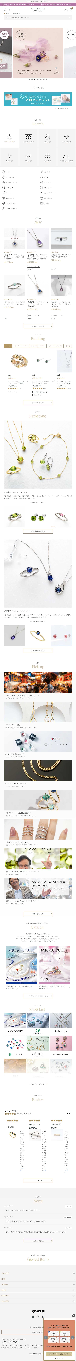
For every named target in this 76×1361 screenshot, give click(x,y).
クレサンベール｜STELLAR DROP (18, 813)
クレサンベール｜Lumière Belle (16, 842)
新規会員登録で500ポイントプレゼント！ (38, 1)
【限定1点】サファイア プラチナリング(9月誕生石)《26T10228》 (61, 256)
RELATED (5, 1301)
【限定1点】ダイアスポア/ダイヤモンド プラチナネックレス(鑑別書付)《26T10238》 (61, 304)
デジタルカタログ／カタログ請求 (38, 996)
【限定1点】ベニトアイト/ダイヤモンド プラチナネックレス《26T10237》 (37, 304)
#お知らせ (68, 1206)
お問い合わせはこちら (38, 1332)
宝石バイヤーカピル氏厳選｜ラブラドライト (21, 901)
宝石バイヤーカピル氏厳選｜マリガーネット (21, 871)
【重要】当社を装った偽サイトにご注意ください (22, 1210)
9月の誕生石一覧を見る (38, 650)
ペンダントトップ (11, 177)
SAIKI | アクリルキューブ (14, 754)
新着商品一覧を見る (38, 326)
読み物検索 (17, 13)
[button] (29, 79)
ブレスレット (48, 188)
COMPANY (5, 1296)
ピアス (46, 177)
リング (8, 172)
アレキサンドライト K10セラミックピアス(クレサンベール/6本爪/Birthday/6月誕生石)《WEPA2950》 (43, 382)
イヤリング (47, 182)
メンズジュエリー (11, 203)
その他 (68, 346)
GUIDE (3, 1290)
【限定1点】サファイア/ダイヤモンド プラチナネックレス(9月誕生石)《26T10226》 (14, 257)
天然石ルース (10, 198)
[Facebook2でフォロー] (33, 1317)
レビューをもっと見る (38, 1180)
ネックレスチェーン (50, 193)
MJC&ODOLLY (8, 252)
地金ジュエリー (48, 198)
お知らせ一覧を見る (38, 1241)
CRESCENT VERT (37, 378)
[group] (38, 4)
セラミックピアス (11, 182)
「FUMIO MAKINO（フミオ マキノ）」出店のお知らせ (24, 1221)
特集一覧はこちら (38, 914)
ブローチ (8, 193)
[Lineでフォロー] (43, 1317)
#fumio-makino (67, 1217)
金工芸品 (46, 203)
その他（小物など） (12, 209)
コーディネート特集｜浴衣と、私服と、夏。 (21, 695)
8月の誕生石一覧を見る (38, 531)
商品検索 (8, 13)
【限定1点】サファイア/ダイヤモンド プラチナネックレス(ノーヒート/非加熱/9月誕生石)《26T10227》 (37, 257)
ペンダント (25, 346)
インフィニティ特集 (12, 725)
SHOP (3, 1279)
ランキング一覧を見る (38, 403)
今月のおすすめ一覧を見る (62, 109)
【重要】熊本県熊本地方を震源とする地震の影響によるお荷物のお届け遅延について (35, 1232)
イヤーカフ (9, 188)
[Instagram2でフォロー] (38, 1317)
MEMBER (4, 1284)
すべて (8, 346)
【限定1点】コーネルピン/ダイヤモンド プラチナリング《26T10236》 (14, 303)
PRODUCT (5, 1273)
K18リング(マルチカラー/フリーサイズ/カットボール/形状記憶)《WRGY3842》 (18, 382)
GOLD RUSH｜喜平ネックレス (16, 783)
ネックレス (47, 172)
